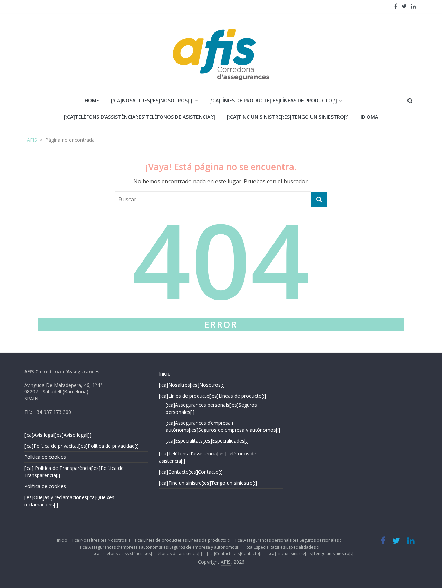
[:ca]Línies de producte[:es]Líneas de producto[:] (273, 100)
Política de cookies (45, 457)
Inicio (165, 373)
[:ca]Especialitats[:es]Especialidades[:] (207, 440)
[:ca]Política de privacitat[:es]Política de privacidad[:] (81, 446)
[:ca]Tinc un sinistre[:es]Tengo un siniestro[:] (288, 117)
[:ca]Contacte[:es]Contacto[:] (191, 471)
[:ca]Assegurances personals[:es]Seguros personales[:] (289, 540)
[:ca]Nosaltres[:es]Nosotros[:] (151, 100)
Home (92, 100)
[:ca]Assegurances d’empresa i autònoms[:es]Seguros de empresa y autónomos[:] (160, 547)
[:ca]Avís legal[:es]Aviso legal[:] (58, 434)
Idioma (369, 117)
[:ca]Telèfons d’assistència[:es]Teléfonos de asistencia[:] (139, 117)
